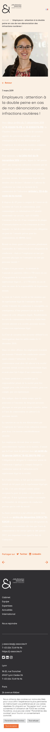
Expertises (7, 606)
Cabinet (6, 598)
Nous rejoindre (9, 624)
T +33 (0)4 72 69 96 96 (12, 648)
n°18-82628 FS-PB (12, 127)
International (8, 614)
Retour (8, 83)
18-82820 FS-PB (34, 127)
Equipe (5, 602)
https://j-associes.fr (12, 652)
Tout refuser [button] (33, 721)
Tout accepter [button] (11, 726)
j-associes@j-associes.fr (14, 644)
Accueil (5, 20)
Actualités (7, 610)
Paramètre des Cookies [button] (14, 721)
